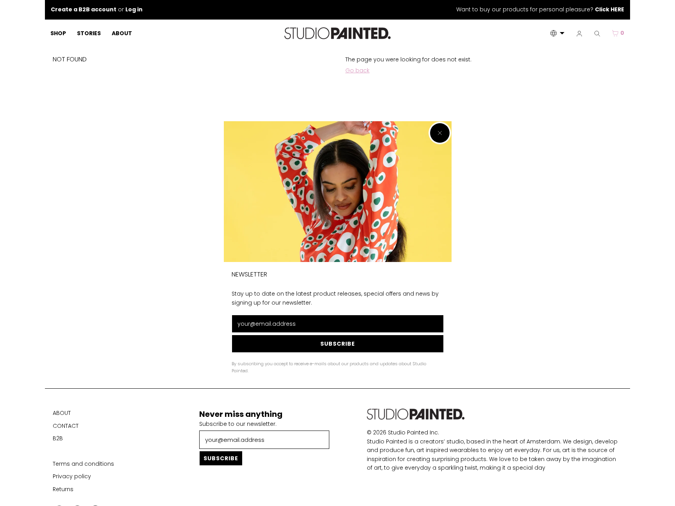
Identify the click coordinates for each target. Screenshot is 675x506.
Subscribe (337, 344)
